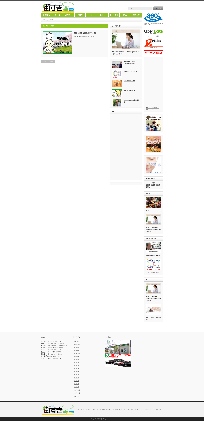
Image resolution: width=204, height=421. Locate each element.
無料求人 (139, 409)
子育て (80, 15)
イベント (91, 15)
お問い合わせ (149, 409)
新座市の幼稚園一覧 (129, 90)
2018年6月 (76, 377)
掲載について (118, 409)
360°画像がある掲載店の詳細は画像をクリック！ (153, 23)
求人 (125, 15)
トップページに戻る (47, 61)
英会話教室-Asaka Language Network (129, 62)
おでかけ (68, 15)
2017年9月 (76, 396)
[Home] (44, 20)
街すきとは (81, 409)
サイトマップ (91, 409)
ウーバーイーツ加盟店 (153, 36)
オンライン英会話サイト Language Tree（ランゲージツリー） (153, 229)
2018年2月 (76, 384)
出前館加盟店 (153, 47)
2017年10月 (77, 393)
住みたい (136, 15)
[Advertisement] (126, 147)
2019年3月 (76, 362)
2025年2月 (76, 341)
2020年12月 (77, 353)
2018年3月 (76, 381)
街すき (100, 419)
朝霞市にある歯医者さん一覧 (85, 33)
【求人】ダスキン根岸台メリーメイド (153, 318)
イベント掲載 (129, 409)
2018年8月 (76, 371)
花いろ (147, 210)
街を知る (46, 15)
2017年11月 (77, 390)
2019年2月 (76, 365)
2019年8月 (76, 359)
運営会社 (158, 409)
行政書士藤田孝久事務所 (153, 255)
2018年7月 (76, 374)
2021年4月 (76, 350)
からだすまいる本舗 (129, 81)
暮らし (102, 15)
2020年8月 (76, 356)
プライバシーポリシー (105, 409)
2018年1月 (76, 387)
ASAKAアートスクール (130, 71)
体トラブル (113, 15)
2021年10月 (77, 344)
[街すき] (58, 11)
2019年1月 (76, 368)
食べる (57, 15)
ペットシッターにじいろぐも (131, 101)
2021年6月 (76, 347)
